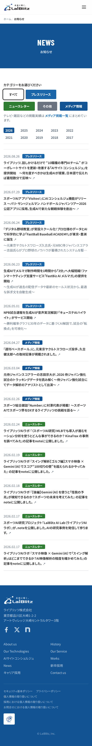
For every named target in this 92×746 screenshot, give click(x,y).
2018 (54, 137)
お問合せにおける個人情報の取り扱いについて (31, 707)
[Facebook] (6, 630)
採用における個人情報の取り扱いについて (28, 702)
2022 (69, 130)
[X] (17, 630)
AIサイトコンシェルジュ (19, 658)
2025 (24, 130)
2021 (9, 137)
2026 (9, 130)
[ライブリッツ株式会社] (17, 7)
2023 (54, 130)
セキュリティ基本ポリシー (18, 691)
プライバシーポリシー (48, 691)
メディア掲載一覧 (56, 115)
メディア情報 (73, 106)
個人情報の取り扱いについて (20, 696)
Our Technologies (16, 651)
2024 (39, 130)
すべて (13, 94)
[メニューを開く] (83, 7)
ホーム (7, 19)
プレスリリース (41, 94)
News (8, 665)
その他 (47, 106)
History (55, 644)
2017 (69, 137)
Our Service (58, 651)
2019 (39, 137)
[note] (28, 630)
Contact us (58, 672)
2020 (24, 137)
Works (54, 658)
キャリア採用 (12, 672)
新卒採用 (56, 665)
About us (10, 644)
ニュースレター (19, 106)
